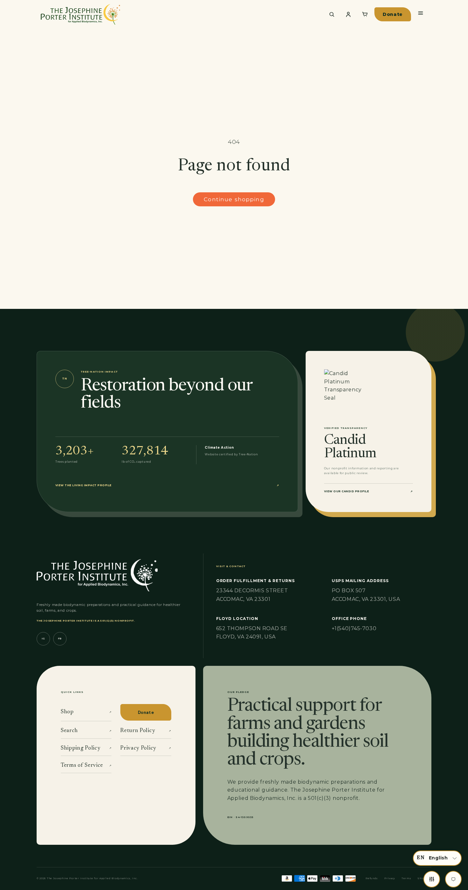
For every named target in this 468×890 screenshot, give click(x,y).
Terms (406, 878)
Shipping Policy (86, 748)
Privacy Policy (145, 748)
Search (86, 731)
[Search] (332, 14)
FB (60, 638)
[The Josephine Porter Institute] (178, 14)
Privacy (389, 878)
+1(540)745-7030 (354, 628)
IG (43, 638)
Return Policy (145, 731)
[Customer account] (348, 14)
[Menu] (421, 13)
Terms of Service (86, 765)
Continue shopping (234, 199)
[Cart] (365, 14)
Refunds (371, 878)
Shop (86, 712)
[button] (437, 858)
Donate (393, 14)
